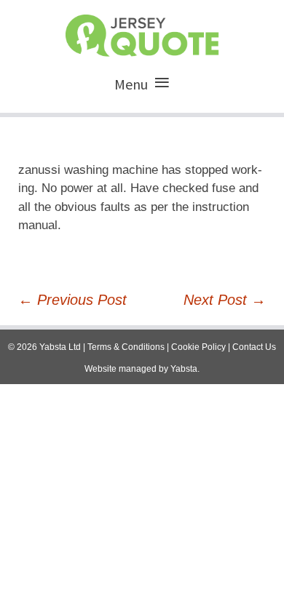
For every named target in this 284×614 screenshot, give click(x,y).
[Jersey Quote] (142, 32)
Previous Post (72, 300)
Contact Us (254, 347)
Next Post (225, 300)
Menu (131, 84)
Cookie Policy (198, 347)
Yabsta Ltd (60, 347)
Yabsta (183, 369)
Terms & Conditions (126, 347)
